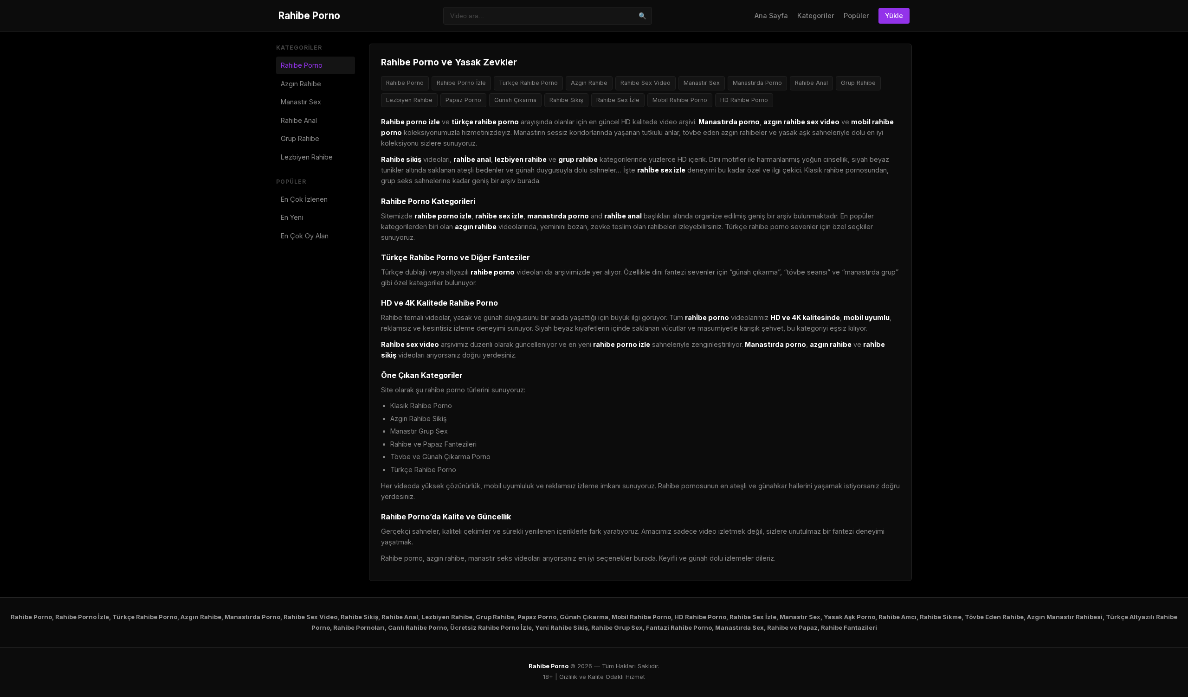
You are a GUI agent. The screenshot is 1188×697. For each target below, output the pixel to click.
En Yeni (292, 217)
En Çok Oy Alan (305, 236)
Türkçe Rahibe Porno (528, 82)
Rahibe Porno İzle (461, 82)
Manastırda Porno (757, 82)
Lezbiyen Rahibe (307, 157)
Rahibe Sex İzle (617, 99)
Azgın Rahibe (301, 84)
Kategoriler (815, 15)
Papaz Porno (463, 99)
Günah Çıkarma (515, 99)
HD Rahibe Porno (744, 99)
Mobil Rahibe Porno (679, 99)
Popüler (856, 15)
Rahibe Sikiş (566, 99)
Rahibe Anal (299, 120)
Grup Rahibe (300, 138)
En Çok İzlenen (304, 199)
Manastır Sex (301, 102)
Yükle (894, 15)
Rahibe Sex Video (645, 82)
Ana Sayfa (771, 15)
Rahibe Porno (309, 15)
